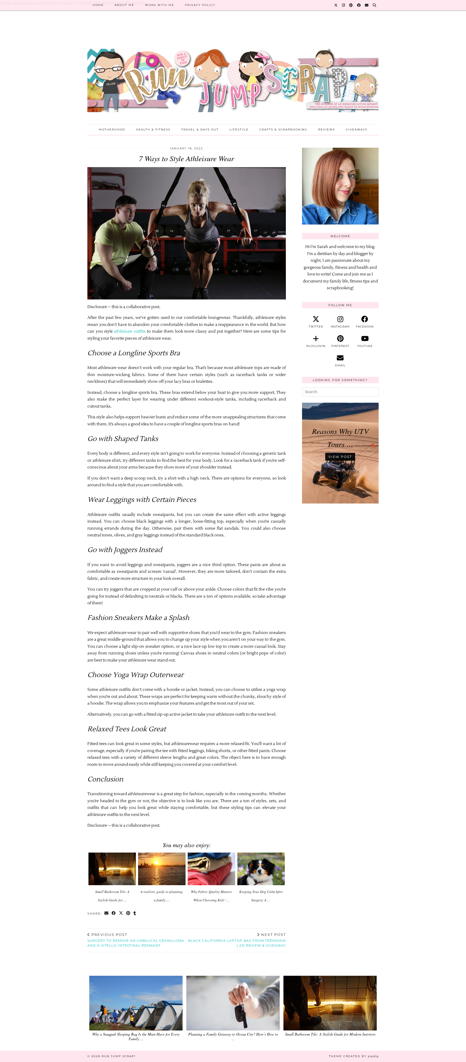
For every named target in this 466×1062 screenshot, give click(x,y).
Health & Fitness (153, 129)
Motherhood (112, 129)
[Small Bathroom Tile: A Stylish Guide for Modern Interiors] (112, 869)
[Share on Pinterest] (128, 913)
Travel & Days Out (200, 129)
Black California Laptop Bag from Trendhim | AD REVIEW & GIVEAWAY (237, 939)
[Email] (367, 5)
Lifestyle (239, 129)
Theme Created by (354, 1056)
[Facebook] (359, 5)
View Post (340, 457)
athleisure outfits (130, 331)
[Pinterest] (351, 5)
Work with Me (159, 5)
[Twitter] (336, 5)
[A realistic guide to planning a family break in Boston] (162, 869)
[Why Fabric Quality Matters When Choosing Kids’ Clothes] (211, 869)
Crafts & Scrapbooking (283, 129)
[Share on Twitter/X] (121, 913)
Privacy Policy (200, 5)
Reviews (326, 129)
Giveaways (356, 129)
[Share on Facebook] (114, 913)
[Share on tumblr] (135, 913)
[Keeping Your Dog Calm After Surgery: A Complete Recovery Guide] (261, 869)
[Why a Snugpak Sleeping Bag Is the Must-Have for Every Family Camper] (136, 1003)
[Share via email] (106, 913)
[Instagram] (343, 5)
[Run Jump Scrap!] (233, 71)
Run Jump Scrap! (119, 1056)
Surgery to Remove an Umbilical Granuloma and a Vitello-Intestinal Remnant (135, 939)
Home (98, 5)
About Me (124, 5)
